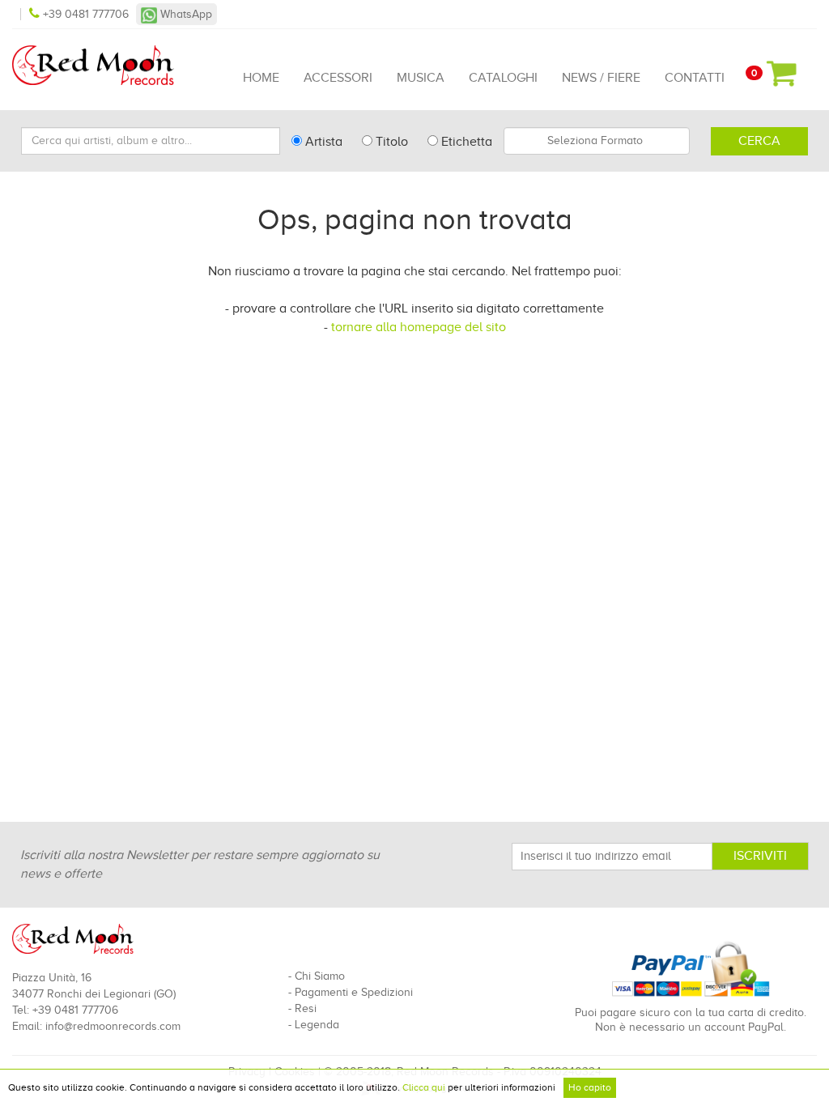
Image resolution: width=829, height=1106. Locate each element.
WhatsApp (184, 14)
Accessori (338, 77)
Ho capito (589, 1087)
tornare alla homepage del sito (418, 327)
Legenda (317, 1025)
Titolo (390, 141)
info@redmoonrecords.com (113, 1026)
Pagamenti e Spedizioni (354, 992)
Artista (322, 141)
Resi (306, 1008)
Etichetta (465, 141)
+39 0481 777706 (86, 14)
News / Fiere (601, 77)
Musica (420, 77)
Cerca (759, 141)
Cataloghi (503, 77)
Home (261, 77)
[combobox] (597, 141)
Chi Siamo (320, 976)
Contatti (695, 77)
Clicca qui (423, 1087)
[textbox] (596, 141)
